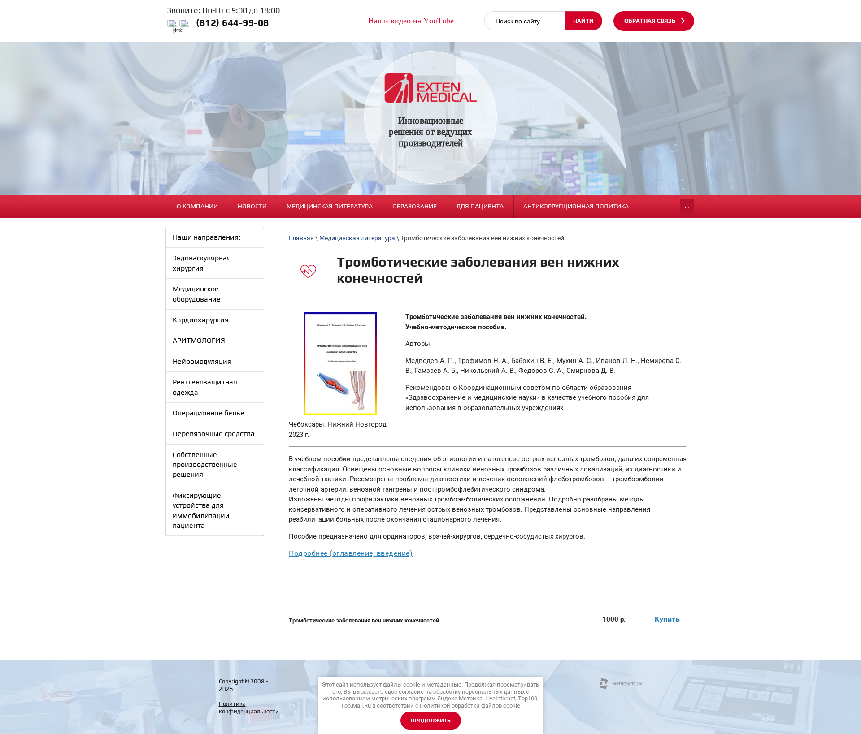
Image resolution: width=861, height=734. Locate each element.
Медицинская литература (357, 238)
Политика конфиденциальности (249, 707)
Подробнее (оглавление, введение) (351, 553)
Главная (301, 238)
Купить (667, 619)
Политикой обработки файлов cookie (470, 705)
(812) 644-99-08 (232, 22)
